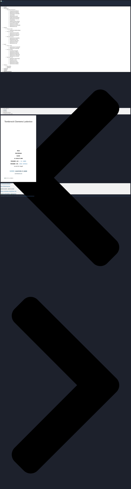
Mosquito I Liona (13, 59)
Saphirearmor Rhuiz (14, 41)
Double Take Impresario (14, 17)
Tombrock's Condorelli (14, 48)
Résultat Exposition (8, 71)
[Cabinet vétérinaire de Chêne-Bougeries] (11, 188)
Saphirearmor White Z (14, 52)
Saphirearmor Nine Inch (14, 34)
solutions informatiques (29, 196)
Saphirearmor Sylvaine (14, 35)
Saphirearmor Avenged (14, 56)
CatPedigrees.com (18, 173)
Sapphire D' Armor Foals (15, 58)
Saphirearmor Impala (14, 62)
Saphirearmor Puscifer (14, 32)
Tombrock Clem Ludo (14, 40)
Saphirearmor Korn (14, 61)
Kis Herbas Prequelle (14, 50)
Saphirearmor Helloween (15, 54)
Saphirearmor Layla (14, 16)
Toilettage (6, 68)
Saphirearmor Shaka (14, 23)
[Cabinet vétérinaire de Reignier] (4, 188)
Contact (5, 70)
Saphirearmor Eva (13, 26)
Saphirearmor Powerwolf (15, 47)
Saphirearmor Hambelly (14, 13)
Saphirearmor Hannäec (14, 18)
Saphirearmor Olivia (14, 39)
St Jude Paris (12, 20)
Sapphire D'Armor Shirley (15, 21)
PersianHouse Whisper (14, 11)
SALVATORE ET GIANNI (21, 171)
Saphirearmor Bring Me (14, 53)
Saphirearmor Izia (13, 43)
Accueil (5, 7)
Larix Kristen (12, 14)
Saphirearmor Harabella (14, 38)
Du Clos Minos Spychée (14, 22)
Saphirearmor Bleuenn (14, 12)
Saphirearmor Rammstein (15, 25)
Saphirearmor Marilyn (14, 63)
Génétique (9, 67)
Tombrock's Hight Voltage (15, 30)
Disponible (9, 66)
